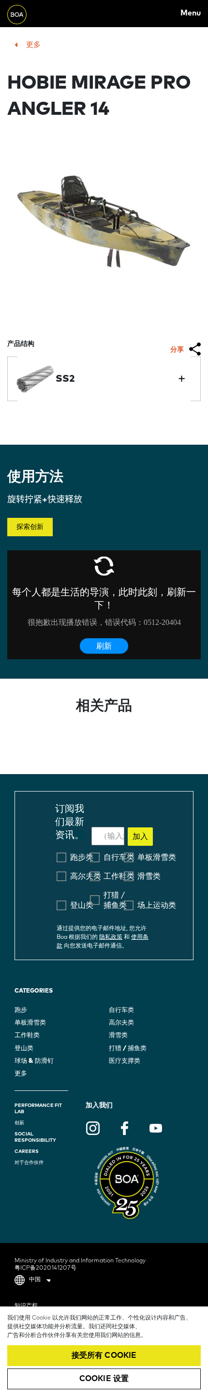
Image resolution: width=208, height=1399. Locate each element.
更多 (33, 44)
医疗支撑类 (124, 1061)
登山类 (24, 1048)
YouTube (156, 1128)
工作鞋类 (27, 1035)
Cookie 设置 (104, 1379)
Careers (27, 1151)
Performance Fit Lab (38, 1108)
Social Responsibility (35, 1137)
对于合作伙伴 (29, 1162)
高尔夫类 (121, 1023)
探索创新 (30, 527)
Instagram (93, 1128)
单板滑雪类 (30, 1023)
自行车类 (121, 1010)
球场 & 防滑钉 (34, 1061)
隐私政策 (110, 937)
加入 (140, 836)
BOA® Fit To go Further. (28, 13)
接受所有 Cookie (104, 1355)
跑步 (21, 1010)
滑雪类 (118, 1035)
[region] (104, 1352)
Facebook (124, 1128)
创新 (19, 1122)
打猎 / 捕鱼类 (128, 1048)
